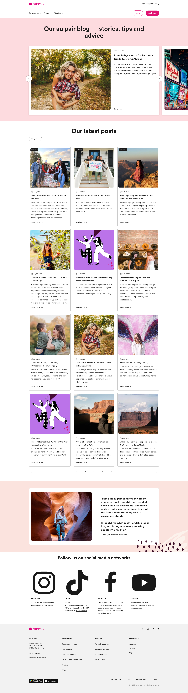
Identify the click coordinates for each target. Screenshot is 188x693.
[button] (138, 13)
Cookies (156, 680)
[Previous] (29, 79)
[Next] (159, 79)
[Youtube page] (158, 629)
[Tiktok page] (153, 629)
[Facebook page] (143, 629)
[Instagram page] (148, 629)
